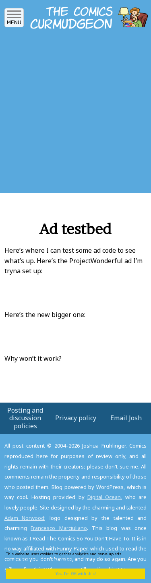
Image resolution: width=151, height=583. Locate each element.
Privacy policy (75, 417)
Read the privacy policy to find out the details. (73, 556)
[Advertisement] (75, 113)
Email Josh (126, 417)
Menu (14, 22)
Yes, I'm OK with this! (76, 573)
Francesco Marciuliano (59, 528)
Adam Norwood (24, 518)
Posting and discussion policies (25, 418)
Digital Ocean (104, 497)
